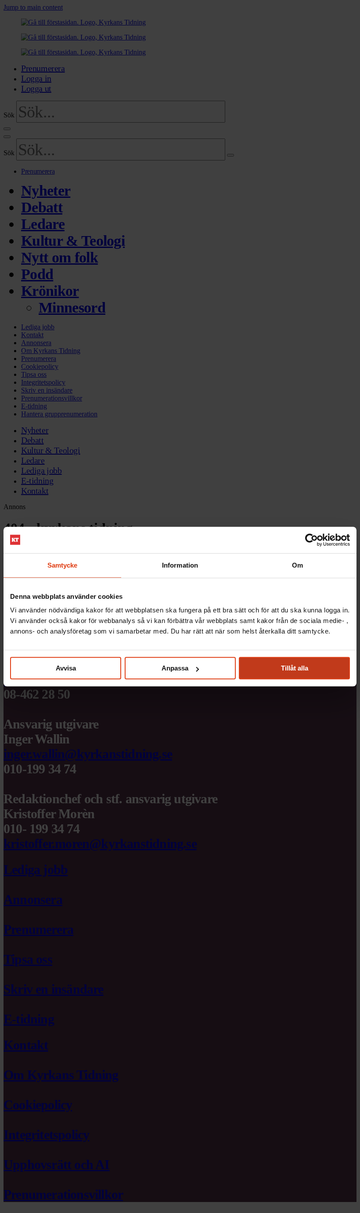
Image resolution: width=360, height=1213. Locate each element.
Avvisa (66, 668)
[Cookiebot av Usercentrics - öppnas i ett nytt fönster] (311, 539)
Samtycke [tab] (62, 565)
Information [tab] (180, 565)
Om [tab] (297, 565)
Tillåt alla (294, 668)
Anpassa (175, 668)
